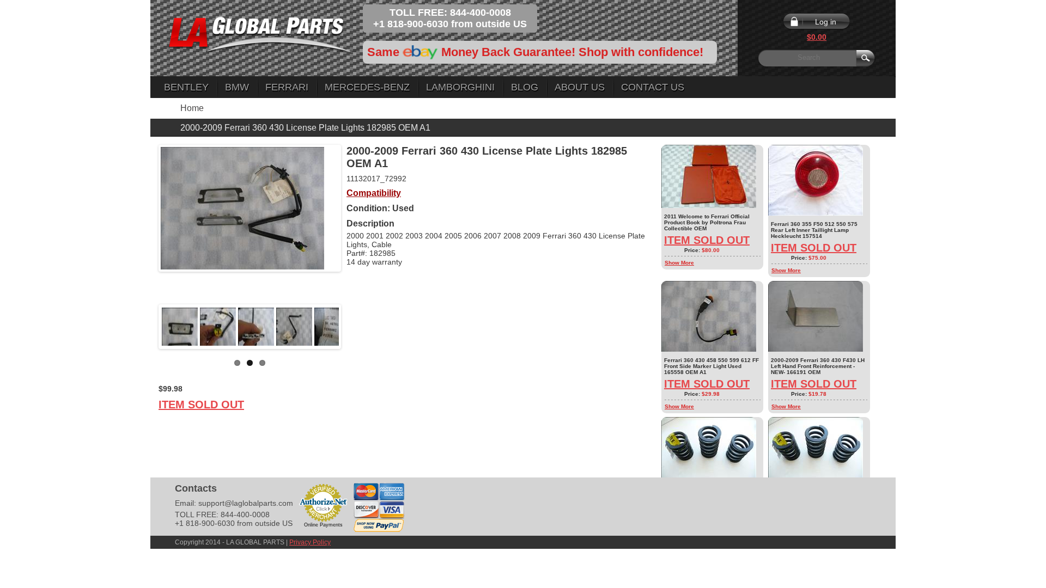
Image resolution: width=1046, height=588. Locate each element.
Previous (144, 327)
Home (192, 108)
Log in (825, 21)
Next (355, 327)
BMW (237, 87)
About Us (580, 87)
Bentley (186, 87)
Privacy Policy (310, 542)
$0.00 (816, 37)
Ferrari (286, 87)
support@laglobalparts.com (245, 503)
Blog (524, 87)
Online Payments (323, 525)
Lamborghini (460, 87)
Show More (679, 263)
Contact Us (652, 87)
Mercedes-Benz (367, 87)
